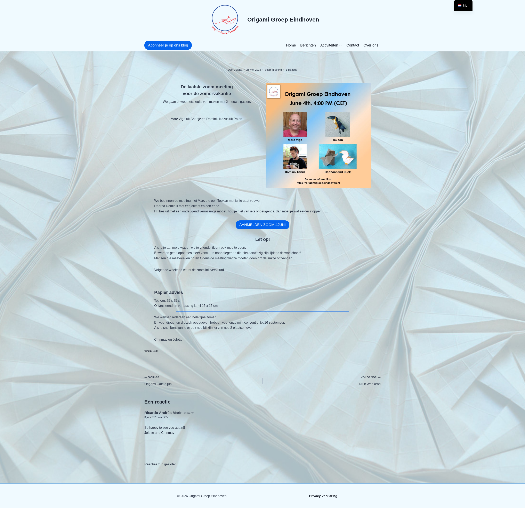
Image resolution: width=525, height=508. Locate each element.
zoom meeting (273, 69)
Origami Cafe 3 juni (158, 381)
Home (291, 45)
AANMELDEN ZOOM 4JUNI (262, 225)
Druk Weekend (370, 381)
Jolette (238, 69)
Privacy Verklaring (323, 496)
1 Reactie (291, 69)
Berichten (308, 45)
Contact (352, 45)
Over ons (370, 45)
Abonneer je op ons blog (168, 45)
